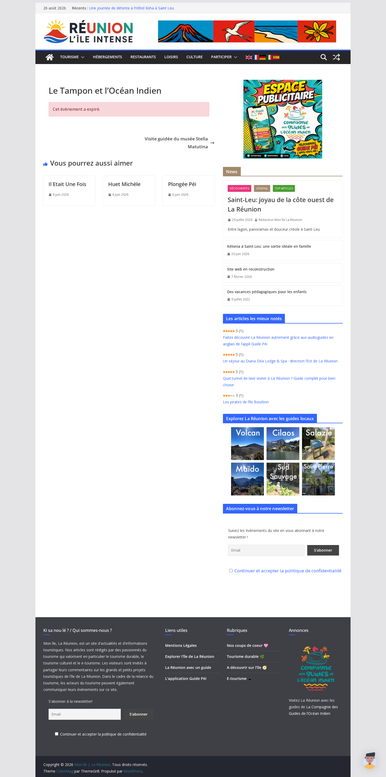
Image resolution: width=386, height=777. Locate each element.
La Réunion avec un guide (188, 667)
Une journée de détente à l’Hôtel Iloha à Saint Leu (131, 8)
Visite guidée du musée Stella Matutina (176, 143)
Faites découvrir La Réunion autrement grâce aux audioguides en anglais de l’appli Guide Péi (278, 340)
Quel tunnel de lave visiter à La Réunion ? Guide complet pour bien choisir (279, 381)
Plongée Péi (182, 184)
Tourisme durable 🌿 (245, 656)
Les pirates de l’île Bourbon (246, 401)
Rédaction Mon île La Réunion (280, 220)
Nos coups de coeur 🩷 (247, 645)
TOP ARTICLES (284, 188)
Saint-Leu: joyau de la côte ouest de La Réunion (281, 204)
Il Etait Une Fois (67, 184)
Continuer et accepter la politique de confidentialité (287, 571)
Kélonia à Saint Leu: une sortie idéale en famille (269, 246)
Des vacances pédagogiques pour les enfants (267, 291)
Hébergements (107, 56)
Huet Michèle (124, 184)
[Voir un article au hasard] (336, 57)
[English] (249, 57)
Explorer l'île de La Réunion (189, 656)
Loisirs (171, 56)
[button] (82, 57)
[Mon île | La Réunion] (49, 57)
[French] (256, 57)
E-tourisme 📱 (239, 678)
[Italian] (269, 57)
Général (262, 188)
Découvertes (239, 188)
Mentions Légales (181, 645)
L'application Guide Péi (185, 678)
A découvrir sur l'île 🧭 (247, 667)
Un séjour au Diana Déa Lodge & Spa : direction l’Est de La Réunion (280, 360)
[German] (262, 57)
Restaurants (143, 56)
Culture (194, 56)
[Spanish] (276, 57)
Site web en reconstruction (250, 269)
